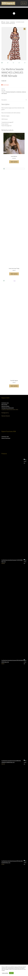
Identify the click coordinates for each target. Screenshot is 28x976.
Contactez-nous (5, 402)
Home (4, 22)
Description (4, 100)
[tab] (14, 100)
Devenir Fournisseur (5, 438)
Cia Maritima (12, 22)
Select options (14, 161)
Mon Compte (4, 404)
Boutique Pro (13, 91)
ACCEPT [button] (11, 973)
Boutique (8, 91)
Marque (7, 22)
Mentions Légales (5, 406)
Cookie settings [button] (5, 973)
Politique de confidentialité (7, 407)
